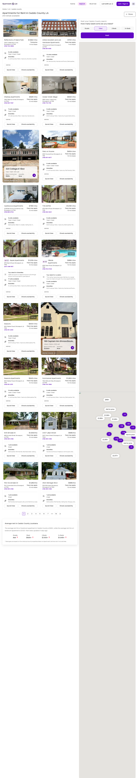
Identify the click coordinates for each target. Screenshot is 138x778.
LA (9, 9)
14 (56, 514)
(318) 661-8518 (46, 48)
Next (107, 35)
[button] (107, 400)
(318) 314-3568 (47, 384)
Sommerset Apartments (51, 378)
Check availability (28, 70)
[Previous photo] (5, 28)
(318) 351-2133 (8, 384)
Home (4, 9)
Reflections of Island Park (14, 40)
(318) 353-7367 (8, 103)
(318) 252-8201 (47, 212)
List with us (108, 4)
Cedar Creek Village (49, 97)
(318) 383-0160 (9, 439)
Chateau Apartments (12, 97)
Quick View (11, 70)
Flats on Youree (48, 151)
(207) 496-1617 (8, 266)
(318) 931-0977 (47, 157)
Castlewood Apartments (13, 206)
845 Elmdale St (10, 433)
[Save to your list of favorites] (35, 23)
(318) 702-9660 (9, 46)
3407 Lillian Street (49, 433)
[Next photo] (36, 28)
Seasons (7, 324)
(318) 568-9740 (9, 212)
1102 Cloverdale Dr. (11, 483)
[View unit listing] (34, 175)
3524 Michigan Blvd (49, 483)
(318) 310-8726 (47, 269)
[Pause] (36, 132)
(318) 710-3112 (46, 103)
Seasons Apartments (12, 378)
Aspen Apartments (17, 260)
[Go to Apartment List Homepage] (9, 3)
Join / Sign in (123, 4)
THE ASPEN (46, 206)
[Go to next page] (60, 513)
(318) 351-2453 (8, 330)
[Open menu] (133, 4)
